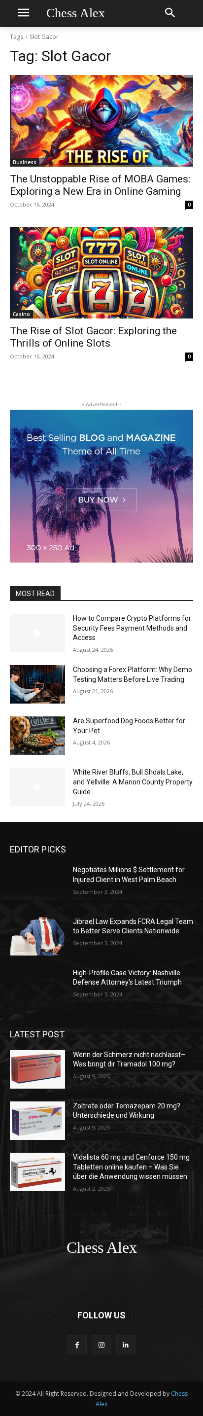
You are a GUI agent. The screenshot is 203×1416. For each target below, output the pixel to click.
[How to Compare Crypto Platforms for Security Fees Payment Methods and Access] (37, 633)
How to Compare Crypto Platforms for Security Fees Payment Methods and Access (132, 627)
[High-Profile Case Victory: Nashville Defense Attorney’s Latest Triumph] (37, 987)
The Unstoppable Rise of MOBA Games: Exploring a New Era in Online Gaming (100, 185)
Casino (21, 314)
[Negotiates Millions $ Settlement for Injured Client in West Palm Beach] (37, 884)
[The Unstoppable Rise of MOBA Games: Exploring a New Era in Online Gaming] (101, 121)
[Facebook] (77, 1344)
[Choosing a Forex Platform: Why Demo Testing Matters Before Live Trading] (37, 684)
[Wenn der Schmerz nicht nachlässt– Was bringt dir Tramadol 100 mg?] (37, 1069)
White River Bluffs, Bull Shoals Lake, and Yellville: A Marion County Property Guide (133, 781)
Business (24, 162)
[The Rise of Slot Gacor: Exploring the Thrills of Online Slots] (101, 273)
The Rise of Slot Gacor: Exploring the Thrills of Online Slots (93, 337)
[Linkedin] (125, 1344)
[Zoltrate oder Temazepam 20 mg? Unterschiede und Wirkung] (37, 1120)
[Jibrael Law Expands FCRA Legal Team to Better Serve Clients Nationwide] (37, 936)
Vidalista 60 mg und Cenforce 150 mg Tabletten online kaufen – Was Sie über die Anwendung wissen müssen (131, 1166)
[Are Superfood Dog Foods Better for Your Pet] (37, 735)
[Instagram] (101, 1344)
